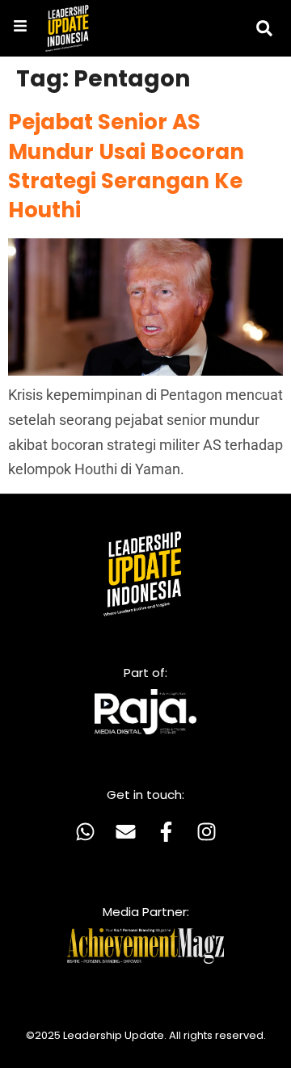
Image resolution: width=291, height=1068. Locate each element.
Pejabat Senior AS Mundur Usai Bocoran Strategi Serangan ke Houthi (126, 166)
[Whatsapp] (85, 831)
